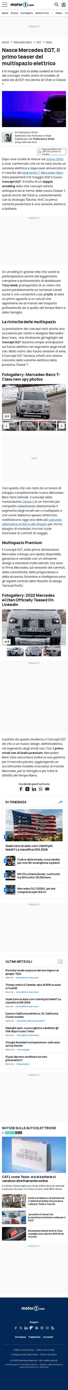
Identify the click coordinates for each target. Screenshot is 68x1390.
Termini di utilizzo (48, 1354)
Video (58, 13)
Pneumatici (23, 1064)
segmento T (31, 173)
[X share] (27, 789)
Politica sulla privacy (24, 1350)
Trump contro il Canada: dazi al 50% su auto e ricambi (33, 986)
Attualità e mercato (27, 977)
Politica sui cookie (45, 1350)
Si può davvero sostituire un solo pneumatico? (26, 1058)
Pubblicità (34, 1337)
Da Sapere (27, 13)
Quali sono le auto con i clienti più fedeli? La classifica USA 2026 (33, 1000)
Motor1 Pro (42, 13)
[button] (6, 426)
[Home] (22, 5)
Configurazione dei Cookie (24, 1354)
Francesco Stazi (43, 139)
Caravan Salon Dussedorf (31, 1020)
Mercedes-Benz (23, 42)
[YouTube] (47, 1328)
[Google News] (36, 1328)
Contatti (48, 1337)
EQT (39, 42)
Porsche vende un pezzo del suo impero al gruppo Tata (32, 972)
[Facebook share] (21, 789)
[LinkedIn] (26, 1328)
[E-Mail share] (47, 789)
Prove (14, 13)
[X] (20, 1328)
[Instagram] (42, 1328)
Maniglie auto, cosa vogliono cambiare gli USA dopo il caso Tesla (32, 1029)
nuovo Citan (55, 159)
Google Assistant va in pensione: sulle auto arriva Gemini (32, 1044)
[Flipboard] (31, 1328)
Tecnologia (23, 1049)
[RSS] (52, 1328)
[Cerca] (57, 5)
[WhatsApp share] (41, 789)
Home (5, 42)
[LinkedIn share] (34, 789)
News (5, 13)
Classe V (28, 502)
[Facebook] (15, 1328)
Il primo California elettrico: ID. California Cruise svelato (31, 1015)
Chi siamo (20, 1337)
